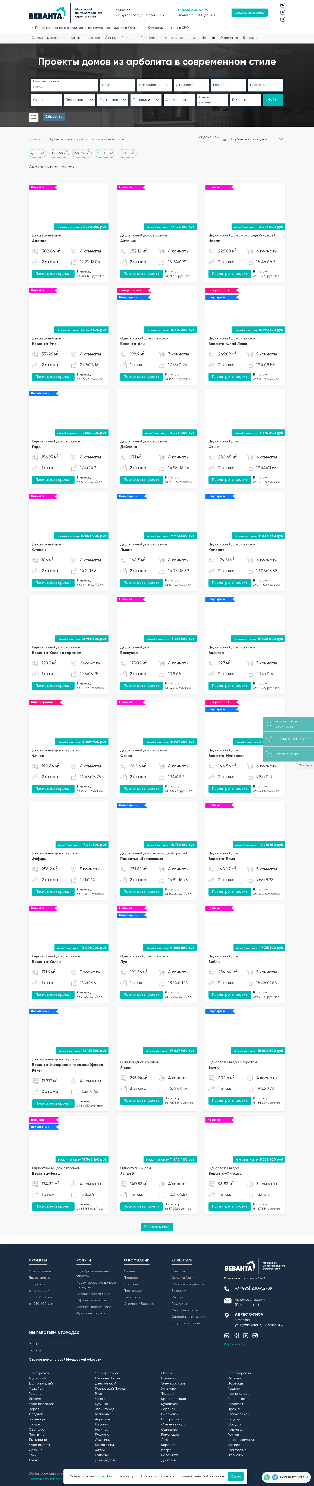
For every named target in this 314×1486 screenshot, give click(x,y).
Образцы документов (188, 1284)
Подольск (235, 1429)
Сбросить (53, 117)
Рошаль (35, 1394)
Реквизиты (179, 1303)
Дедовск (36, 1414)
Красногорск (39, 1445)
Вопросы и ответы (186, 1323)
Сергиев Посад (107, 1378)
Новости (208, 37)
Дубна (34, 1460)
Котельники (104, 1445)
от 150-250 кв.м (40, 1297)
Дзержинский (106, 1383)
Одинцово (169, 1429)
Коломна (102, 1455)
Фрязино (36, 1450)
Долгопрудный (41, 1383)
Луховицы (102, 1440)
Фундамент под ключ (92, 1313)
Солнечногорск (174, 1424)
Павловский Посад (110, 1388)
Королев (168, 1445)
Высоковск (169, 1414)
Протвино (37, 1435)
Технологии (133, 1297)
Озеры (166, 1373)
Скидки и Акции (183, 1277)
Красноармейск (174, 1399)
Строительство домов (48, 37)
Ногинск (101, 1429)
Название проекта (46, 81)
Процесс (128, 37)
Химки (100, 1450)
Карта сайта (234, 1344)
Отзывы (110, 37)
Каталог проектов (85, 37)
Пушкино (102, 1435)
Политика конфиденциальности (55, 1479)
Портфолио (149, 37)
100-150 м (59, 153)
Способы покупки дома (189, 1316)
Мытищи (234, 1378)
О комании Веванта (139, 1303)
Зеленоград (237, 1399)
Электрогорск (107, 1373)
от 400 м (127, 153)
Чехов (99, 1399)
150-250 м (82, 153)
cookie (99, 1476)
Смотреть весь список (52, 167)
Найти (273, 99)
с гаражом (37, 1284)
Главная (34, 139)
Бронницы (37, 1419)
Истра (166, 1450)
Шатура (234, 1424)
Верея (34, 1409)
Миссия (177, 1297)
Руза (98, 1394)
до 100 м (37, 153)
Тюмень (35, 1350)
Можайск (36, 1388)
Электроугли (39, 1373)
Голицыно (102, 1414)
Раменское (170, 1435)
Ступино (102, 1424)
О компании (229, 37)
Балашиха (169, 1455)
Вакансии (179, 1290)
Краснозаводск (41, 1404)
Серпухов (36, 1429)
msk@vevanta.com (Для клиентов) (250, 1302)
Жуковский (37, 1378)
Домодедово (105, 1460)
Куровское (169, 1404)
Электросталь (173, 1383)
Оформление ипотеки (93, 1300)
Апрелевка (104, 1419)
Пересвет (235, 1404)
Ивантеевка (237, 1450)
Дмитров (168, 1460)
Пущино (233, 1388)
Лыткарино (38, 1440)
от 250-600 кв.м (41, 1303)
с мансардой (39, 1290)
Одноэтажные (40, 1271)
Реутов (233, 1435)
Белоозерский (239, 1373)
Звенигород (104, 1409)
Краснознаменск (241, 1440)
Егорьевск (235, 1455)
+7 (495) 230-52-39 (192, 10)
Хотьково (168, 1388)
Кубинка (101, 1404)
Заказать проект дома (93, 1307)
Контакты (250, 37)
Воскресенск (172, 1419)
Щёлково (168, 1378)
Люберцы (235, 1383)
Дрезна (233, 1409)
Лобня (166, 1440)
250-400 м (105, 153)
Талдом (167, 1394)
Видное (233, 1419)
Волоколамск (238, 1414)
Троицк (35, 1424)
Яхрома (35, 1399)
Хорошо (236, 1476)
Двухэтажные (39, 1277)
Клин (33, 1455)
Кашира (233, 1445)
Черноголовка (239, 1394)
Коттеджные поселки (180, 37)
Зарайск (168, 1409)
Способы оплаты (185, 1310)
